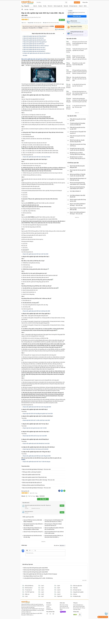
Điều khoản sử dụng (64, 604)
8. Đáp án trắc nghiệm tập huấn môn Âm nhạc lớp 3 (34, 49)
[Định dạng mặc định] (35, 550)
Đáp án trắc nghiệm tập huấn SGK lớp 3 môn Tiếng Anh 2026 (37, 455)
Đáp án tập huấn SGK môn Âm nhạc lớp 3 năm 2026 (35, 435)
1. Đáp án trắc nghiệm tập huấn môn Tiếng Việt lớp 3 (34, 36)
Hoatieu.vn (22, 9)
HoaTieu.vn (27, 602)
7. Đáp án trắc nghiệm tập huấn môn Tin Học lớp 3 (34, 47)
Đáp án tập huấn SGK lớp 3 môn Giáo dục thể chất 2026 (35, 449)
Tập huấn (31, 9)
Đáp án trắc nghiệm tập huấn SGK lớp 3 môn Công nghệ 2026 (37, 406)
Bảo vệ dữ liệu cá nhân (64, 607)
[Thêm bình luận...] (45, 554)
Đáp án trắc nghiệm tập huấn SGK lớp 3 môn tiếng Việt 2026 (36, 156)
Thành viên (76, 2)
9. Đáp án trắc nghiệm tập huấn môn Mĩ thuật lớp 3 (34, 51)
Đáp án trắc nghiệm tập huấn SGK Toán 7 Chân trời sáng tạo (36, 461)
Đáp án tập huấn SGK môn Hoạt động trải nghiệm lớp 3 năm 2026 (38, 413)
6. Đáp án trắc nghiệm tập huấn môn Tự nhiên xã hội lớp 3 (36, 45)
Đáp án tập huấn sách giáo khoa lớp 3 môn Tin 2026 (35, 428)
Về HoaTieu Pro (49, 609)
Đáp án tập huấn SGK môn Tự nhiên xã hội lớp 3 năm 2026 (36, 420)
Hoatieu (23, 459)
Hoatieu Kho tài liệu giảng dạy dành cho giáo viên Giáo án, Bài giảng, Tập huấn (27, 2)
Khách (70, 10)
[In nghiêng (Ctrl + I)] (32, 550)
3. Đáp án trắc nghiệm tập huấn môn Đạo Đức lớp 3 (34, 40)
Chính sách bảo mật (64, 606)
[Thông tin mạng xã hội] (63, 612)
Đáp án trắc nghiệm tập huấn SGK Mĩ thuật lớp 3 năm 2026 (36, 443)
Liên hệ (47, 606)
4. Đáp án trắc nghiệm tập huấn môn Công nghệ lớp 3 (35, 41)
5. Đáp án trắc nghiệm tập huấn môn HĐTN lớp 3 (34, 43)
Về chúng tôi (48, 604)
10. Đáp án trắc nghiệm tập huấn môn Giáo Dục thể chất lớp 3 (36, 53)
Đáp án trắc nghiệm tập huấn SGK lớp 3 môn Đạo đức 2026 (36, 311)
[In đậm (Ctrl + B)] (30, 550)
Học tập (26, 9)
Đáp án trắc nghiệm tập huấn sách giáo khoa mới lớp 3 (34, 59)
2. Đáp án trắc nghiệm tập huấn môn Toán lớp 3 (33, 38)
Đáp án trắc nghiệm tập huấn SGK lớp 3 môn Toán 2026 (35, 254)
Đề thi (85, 6)
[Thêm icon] (27, 550)
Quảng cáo (48, 607)
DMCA (61, 609)
